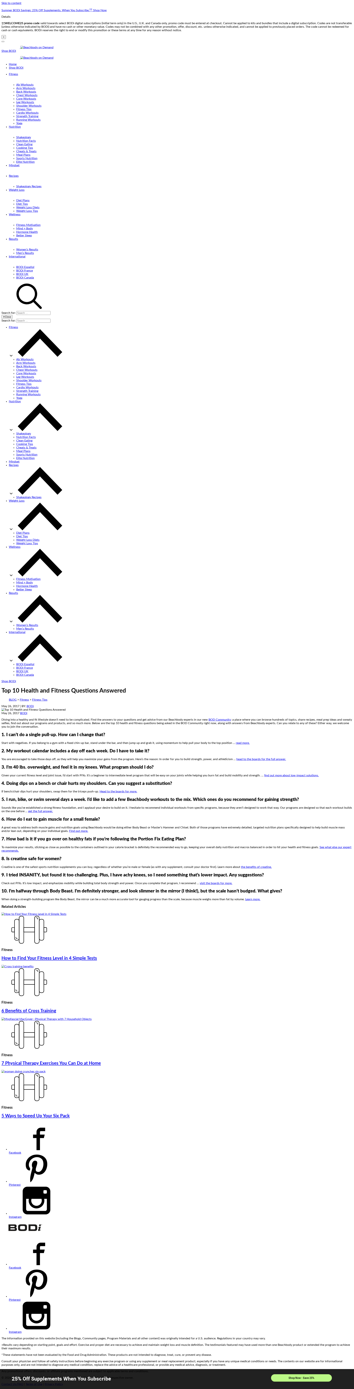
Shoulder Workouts (28, 105)
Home (13, 64)
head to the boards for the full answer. (261, 759)
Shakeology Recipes (28, 186)
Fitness (13, 74)
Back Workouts (26, 91)
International (17, 256)
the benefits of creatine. (256, 867)
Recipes (14, 175)
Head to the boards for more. (118, 791)
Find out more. (78, 831)
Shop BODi (8, 50)
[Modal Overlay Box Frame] (177, 1379)
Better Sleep (24, 235)
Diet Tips (22, 203)
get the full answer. (40, 811)
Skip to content (11, 3)
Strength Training (27, 116)
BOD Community (220, 719)
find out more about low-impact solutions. (291, 775)
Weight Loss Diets (27, 207)
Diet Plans (23, 200)
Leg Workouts (25, 102)
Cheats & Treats (26, 151)
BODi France (24, 270)
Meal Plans (23, 154)
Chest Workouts (26, 95)
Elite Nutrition (25, 161)
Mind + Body (24, 228)
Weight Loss (17, 189)
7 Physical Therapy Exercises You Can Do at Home (51, 1063)
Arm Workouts (25, 88)
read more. (243, 742)
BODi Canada (25, 277)
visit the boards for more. (216, 883)
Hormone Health (27, 232)
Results (13, 239)
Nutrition (15, 126)
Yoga (19, 123)
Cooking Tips (24, 147)
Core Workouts (26, 98)
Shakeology (23, 137)
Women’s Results (27, 249)
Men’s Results (25, 253)
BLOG (13, 699)
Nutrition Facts (26, 140)
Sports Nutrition (26, 158)
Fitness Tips (24, 109)
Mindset (14, 165)
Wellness (14, 214)
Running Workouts (28, 119)
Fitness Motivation (28, 225)
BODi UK (22, 274)
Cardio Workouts (27, 112)
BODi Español (25, 267)
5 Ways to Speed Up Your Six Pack (35, 1116)
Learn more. (252, 899)
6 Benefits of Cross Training (28, 1011)
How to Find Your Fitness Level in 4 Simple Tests (49, 958)
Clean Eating (24, 144)
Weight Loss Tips (27, 211)
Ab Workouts (25, 84)
